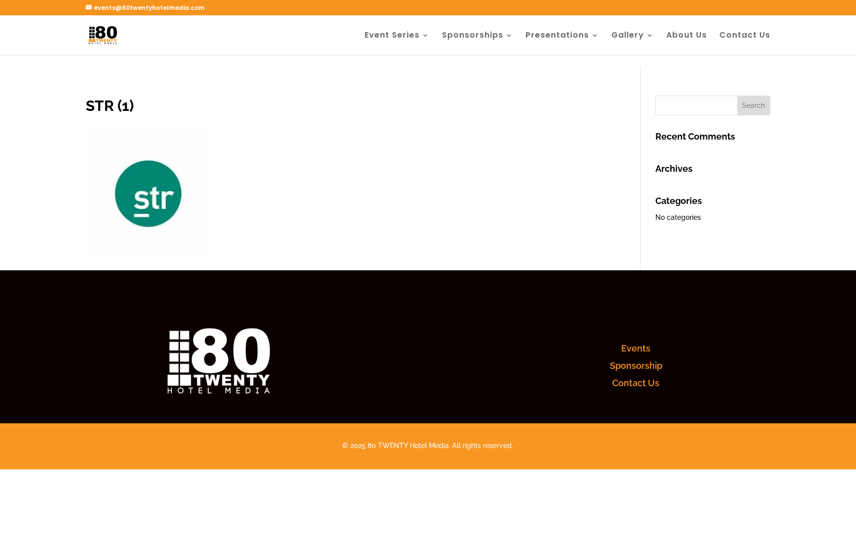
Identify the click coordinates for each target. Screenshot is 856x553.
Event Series (392, 36)
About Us (686, 36)
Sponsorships (472, 36)
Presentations (557, 36)
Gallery (627, 36)
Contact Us (744, 36)
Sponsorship (636, 365)
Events (635, 348)
